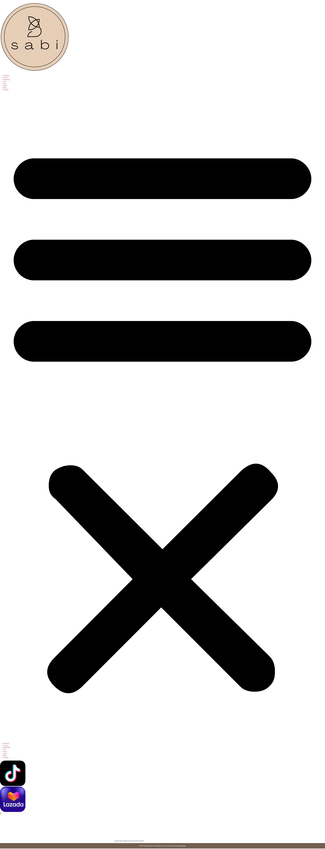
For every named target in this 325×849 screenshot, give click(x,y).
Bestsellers (6, 79)
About (5, 85)
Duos (5, 83)
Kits (4, 81)
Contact (6, 90)
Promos (5, 77)
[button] (162, 416)
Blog (4, 88)
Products (6, 75)
